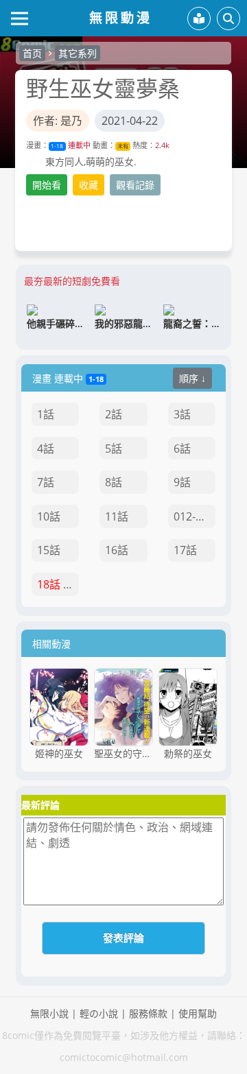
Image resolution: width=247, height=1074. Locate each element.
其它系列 (77, 53)
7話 (45, 482)
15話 (48, 550)
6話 (182, 448)
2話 (113, 414)
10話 (48, 516)
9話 (182, 482)
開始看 (46, 184)
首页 (32, 53)
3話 (182, 414)
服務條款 (148, 1013)
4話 (45, 448)
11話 (116, 516)
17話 (185, 550)
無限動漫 (120, 17)
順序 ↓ (192, 378)
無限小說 (49, 1013)
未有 (122, 146)
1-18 (57, 146)
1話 (45, 414)
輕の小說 (99, 1013)
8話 (113, 482)
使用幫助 (197, 1013)
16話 (116, 550)
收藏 (88, 184)
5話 (113, 448)
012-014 (194, 516)
